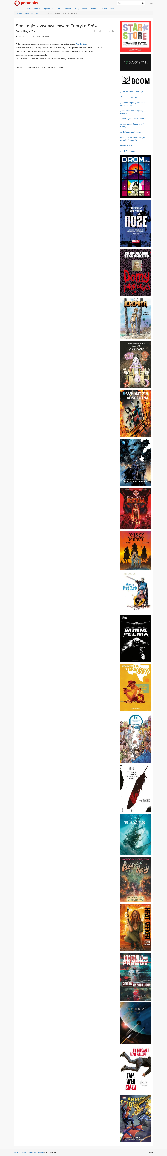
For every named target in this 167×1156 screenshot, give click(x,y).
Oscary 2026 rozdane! (129, 145)
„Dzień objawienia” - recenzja (131, 91)
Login (151, 3)
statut (24, 1152)
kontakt (41, 1152)
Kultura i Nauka (108, 8)
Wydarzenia (48, 8)
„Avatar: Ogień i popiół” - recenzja (133, 118)
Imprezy (39, 13)
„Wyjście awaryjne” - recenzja (131, 132)
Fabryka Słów (81, 44)
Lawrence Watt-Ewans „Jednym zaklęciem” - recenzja (132, 138)
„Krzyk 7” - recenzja (127, 151)
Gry (58, 8)
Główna (19, 13)
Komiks (37, 8)
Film (28, 8)
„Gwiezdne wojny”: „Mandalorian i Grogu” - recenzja (133, 103)
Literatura (19, 8)
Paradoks (94, 8)
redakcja (17, 1152)
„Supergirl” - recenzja (128, 97)
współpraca (32, 1152)
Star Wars (67, 8)
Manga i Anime (81, 8)
